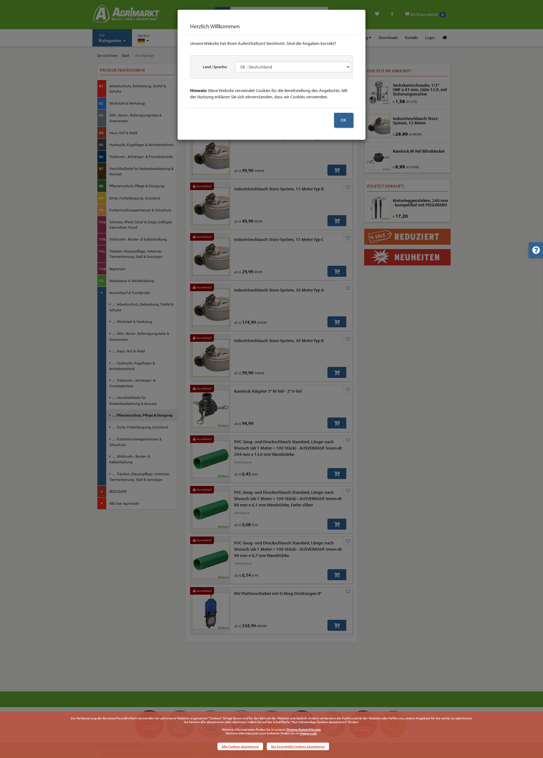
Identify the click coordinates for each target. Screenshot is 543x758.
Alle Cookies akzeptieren (240, 746)
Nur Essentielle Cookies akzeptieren (298, 746)
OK (343, 120)
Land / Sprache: (215, 66)
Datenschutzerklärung (304, 729)
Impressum (308, 733)
